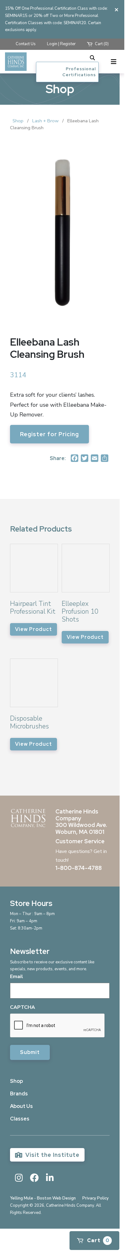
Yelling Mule (21, 1198)
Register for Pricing (49, 434)
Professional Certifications (79, 72)
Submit (30, 1052)
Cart (98, 1240)
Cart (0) (101, 44)
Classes (19, 1118)
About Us (21, 1106)
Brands (19, 1093)
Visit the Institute (52, 1154)
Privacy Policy (95, 1198)
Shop (18, 121)
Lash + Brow (45, 121)
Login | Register (61, 44)
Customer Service (80, 841)
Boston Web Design (56, 1198)
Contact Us (26, 44)
